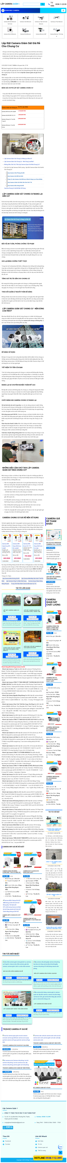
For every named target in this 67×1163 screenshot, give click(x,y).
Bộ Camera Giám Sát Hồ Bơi (41, 1087)
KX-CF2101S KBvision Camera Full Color (53, 543)
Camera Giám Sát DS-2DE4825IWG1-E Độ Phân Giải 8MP (32, 920)
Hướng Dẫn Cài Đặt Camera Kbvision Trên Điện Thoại (54, 928)
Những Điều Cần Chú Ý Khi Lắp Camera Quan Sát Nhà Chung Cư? (22, 164)
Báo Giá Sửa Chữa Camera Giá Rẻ (13, 971)
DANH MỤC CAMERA (12, 10)
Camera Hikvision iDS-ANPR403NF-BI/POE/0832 (52, 728)
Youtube (7, 1144)
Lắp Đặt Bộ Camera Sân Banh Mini (53, 577)
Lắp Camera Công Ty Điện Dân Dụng (16, 581)
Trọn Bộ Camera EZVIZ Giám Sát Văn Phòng (16, 1068)
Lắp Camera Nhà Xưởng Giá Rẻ (11, 578)
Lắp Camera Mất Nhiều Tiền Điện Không (15, 1008)
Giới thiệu (40, 1141)
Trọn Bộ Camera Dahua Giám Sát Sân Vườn (47, 1043)
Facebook (8, 1141)
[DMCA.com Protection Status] (8, 1127)
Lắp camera (10, 4)
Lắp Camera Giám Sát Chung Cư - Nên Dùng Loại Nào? (19, 161)
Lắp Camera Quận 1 (10, 1108)
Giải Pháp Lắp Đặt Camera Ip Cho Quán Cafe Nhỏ (32, 647)
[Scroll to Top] (60, 1152)
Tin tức (40, 1144)
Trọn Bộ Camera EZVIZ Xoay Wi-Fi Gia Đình (16, 1045)
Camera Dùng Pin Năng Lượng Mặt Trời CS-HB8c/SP (12, 871)
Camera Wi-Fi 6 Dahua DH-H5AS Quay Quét (31, 871)
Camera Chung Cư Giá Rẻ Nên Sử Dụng (15, 188)
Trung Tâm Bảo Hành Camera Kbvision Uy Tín (23, 583)
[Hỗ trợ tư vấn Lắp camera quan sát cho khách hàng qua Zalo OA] (60, 1147)
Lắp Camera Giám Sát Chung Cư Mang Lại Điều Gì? (18, 158)
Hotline (48, 1157)
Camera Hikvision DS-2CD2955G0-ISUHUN (52, 778)
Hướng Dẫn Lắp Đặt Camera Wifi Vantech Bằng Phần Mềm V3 (11, 648)
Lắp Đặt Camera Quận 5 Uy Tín (11, 611)
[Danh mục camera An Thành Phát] (63, 10)
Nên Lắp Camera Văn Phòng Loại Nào (45, 973)
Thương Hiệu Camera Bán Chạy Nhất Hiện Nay (54, 829)
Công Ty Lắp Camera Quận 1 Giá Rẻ (54, 862)
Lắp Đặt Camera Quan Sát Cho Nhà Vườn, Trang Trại (32, 611)
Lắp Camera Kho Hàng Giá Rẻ (42, 1003)
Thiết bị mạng (42, 1150)
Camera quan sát (43, 1147)
